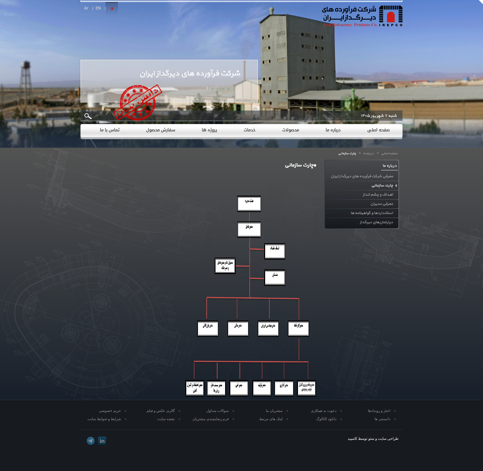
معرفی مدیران (381, 204)
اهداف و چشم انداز (378, 195)
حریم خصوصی (110, 411)
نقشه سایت (166, 419)
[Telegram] (90, 441)
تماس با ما (110, 130)
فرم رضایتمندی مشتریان (211, 419)
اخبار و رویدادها (379, 411)
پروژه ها (209, 130)
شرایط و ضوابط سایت (104, 419)
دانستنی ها (382, 419)
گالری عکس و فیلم (161, 411)
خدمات (250, 130)
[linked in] (102, 441)
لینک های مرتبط (271, 419)
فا (111, 9)
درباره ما (333, 130)
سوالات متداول (217, 411)
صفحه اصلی (378, 130)
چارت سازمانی (382, 185)
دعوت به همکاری (323, 411)
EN (98, 8)
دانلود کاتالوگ (326, 419)
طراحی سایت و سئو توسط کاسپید (373, 438)
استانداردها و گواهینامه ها (372, 213)
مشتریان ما (274, 411)
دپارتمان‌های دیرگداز (376, 222)
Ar (86, 8)
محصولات (290, 130)
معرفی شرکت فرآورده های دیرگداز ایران (362, 176)
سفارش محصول (160, 130)
